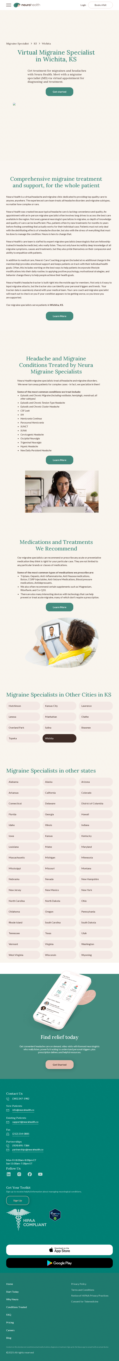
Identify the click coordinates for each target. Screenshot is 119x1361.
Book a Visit (100, 5)
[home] (27, 4)
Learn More (59, 316)
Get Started (59, 1064)
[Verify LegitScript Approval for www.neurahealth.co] (55, 1214)
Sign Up (17, 1200)
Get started (59, 91)
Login (83, 5)
